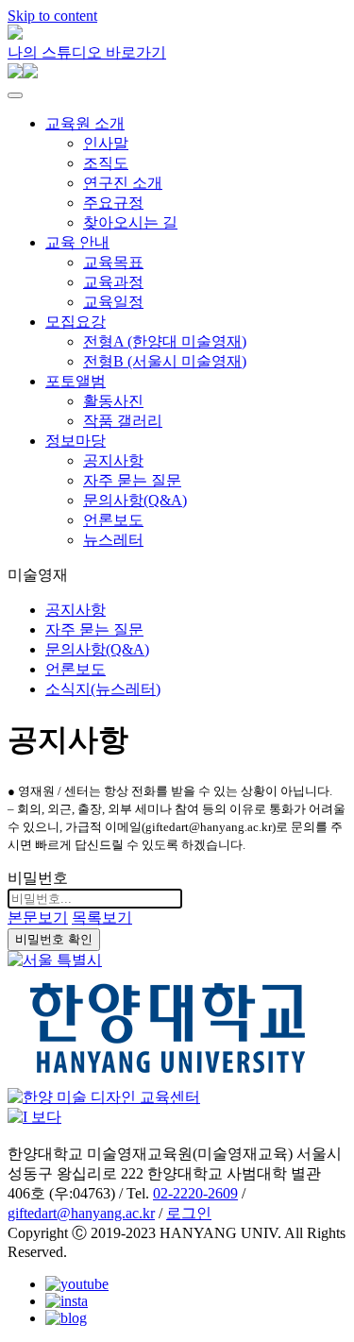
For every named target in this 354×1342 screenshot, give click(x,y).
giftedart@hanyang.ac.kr (81, 1213)
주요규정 (113, 203)
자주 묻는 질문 (132, 480)
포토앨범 (75, 381)
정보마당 (75, 441)
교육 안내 (77, 242)
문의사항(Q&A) (135, 500)
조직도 (105, 163)
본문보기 (38, 917)
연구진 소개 (122, 183)
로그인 (188, 1213)
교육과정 (113, 282)
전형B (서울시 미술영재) (164, 361)
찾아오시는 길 (130, 222)
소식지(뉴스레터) (102, 689)
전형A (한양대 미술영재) (164, 341)
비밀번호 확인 (54, 939)
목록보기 (102, 917)
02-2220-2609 (195, 1193)
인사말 (105, 143)
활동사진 (113, 401)
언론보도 (113, 520)
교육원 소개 (85, 123)
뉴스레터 (113, 540)
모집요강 (75, 322)
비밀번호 (38, 878)
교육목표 (113, 262)
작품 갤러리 (122, 421)
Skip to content (52, 16)
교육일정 (113, 302)
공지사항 (113, 460)
